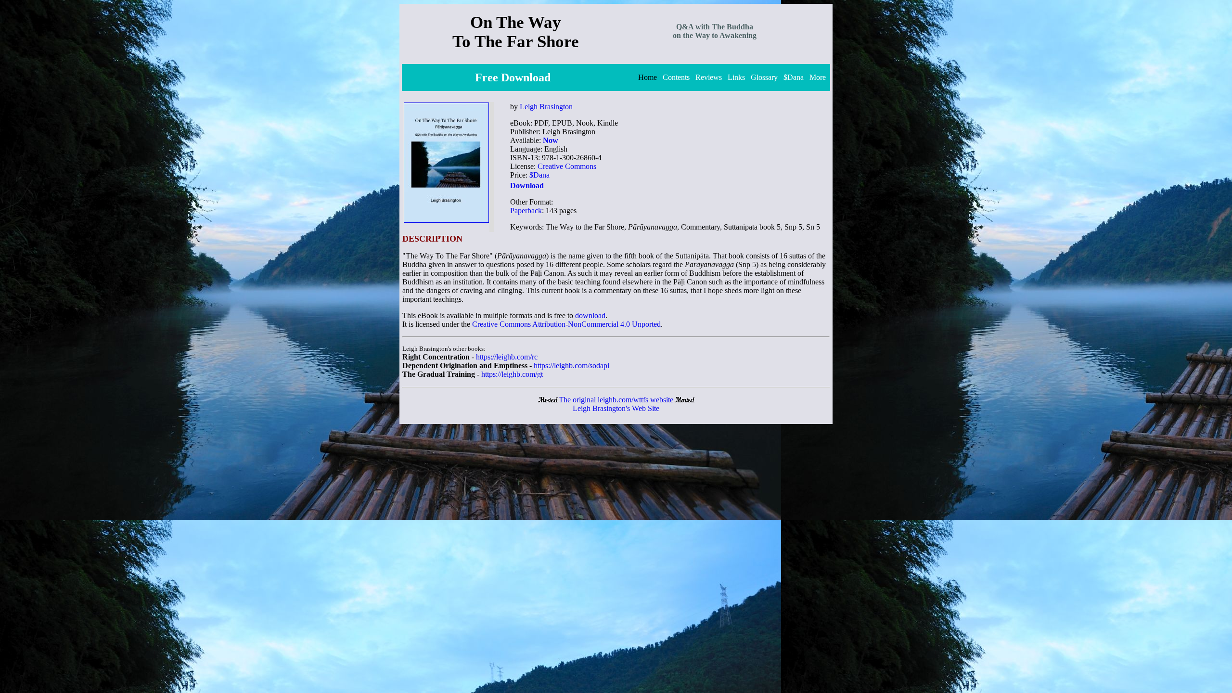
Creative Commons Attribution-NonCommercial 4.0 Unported (566, 324)
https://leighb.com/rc (507, 357)
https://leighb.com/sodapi (571, 365)
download (590, 315)
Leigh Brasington (546, 107)
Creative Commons (567, 166)
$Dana (539, 175)
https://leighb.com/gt (512, 374)
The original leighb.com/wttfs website (616, 400)
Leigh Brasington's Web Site (616, 408)
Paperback (526, 210)
